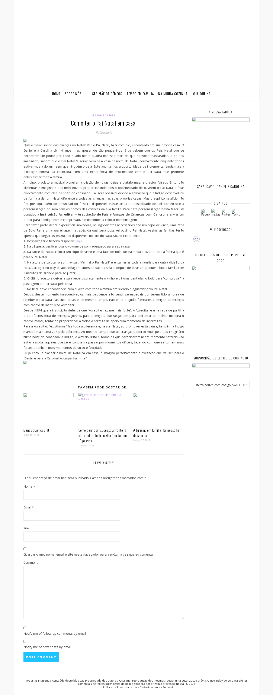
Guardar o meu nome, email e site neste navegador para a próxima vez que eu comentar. (89, 554)
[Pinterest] (226, 213)
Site (26, 528)
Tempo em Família (140, 93)
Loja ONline (201, 93)
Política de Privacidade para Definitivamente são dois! (138, 687)
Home (56, 93)
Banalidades (103, 115)
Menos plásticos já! (36, 430)
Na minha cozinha (172, 93)
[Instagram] (215, 213)
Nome (29, 486)
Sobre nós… (74, 93)
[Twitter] (236, 213)
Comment (30, 562)
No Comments (104, 132)
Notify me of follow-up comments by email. (54, 633)
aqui (79, 241)
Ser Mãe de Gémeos (107, 93)
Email (28, 507)
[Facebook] (205, 213)
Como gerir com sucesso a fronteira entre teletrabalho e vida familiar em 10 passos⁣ (102, 435)
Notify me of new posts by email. (47, 647)
